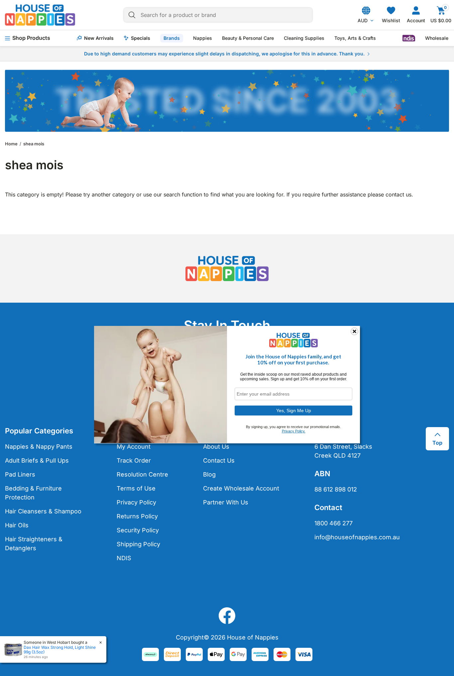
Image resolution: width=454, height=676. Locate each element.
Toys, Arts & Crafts (355, 38)
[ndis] (408, 38)
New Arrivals (99, 38)
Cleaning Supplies (304, 38)
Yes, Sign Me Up (293, 410)
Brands (172, 38)
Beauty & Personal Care (248, 38)
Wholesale (436, 38)
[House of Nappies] (40, 15)
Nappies (202, 38)
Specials (140, 38)
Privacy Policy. (293, 431)
